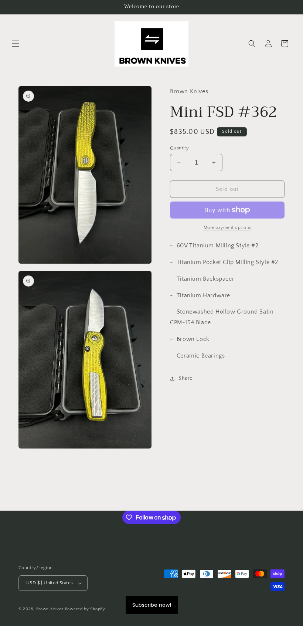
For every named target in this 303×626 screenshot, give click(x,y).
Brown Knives (50, 609)
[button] (15, 43)
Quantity (179, 147)
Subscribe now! (151, 605)
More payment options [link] (227, 227)
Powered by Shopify (85, 609)
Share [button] (185, 378)
